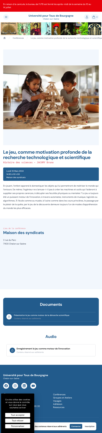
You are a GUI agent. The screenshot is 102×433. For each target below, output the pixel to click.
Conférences (18, 38)
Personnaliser (17, 426)
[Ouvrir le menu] (6, 17)
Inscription (89, 426)
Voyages (57, 400)
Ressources (58, 407)
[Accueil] (4, 38)
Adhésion (57, 404)
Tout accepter (18, 415)
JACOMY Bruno (45, 162)
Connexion (76, 426)
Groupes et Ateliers (62, 397)
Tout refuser (18, 420)
